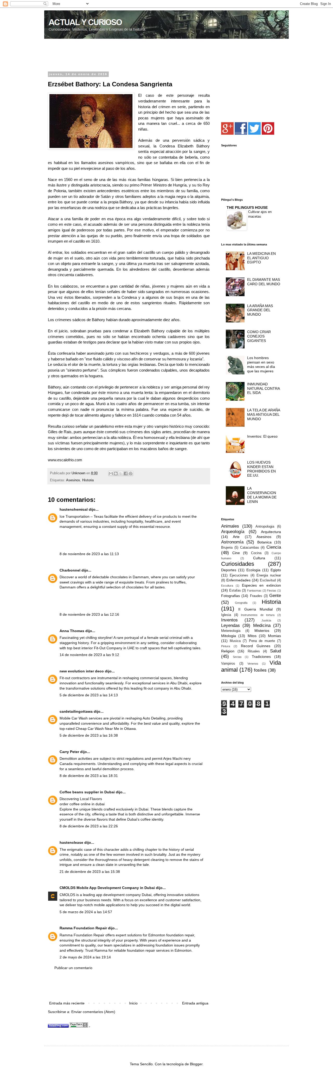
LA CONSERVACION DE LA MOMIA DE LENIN (262, 494)
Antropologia (264, 526)
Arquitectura (271, 532)
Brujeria (227, 547)
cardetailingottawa (76, 711)
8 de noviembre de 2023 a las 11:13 (89, 554)
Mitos (252, 636)
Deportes (228, 570)
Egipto (276, 570)
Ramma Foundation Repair (83, 928)
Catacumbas (249, 547)
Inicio (133, 1003)
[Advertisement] (109, 55)
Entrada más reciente (67, 1003)
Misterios (261, 630)
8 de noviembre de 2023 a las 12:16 (89, 614)
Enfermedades (238, 580)
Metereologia (230, 631)
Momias (274, 636)
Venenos (252, 663)
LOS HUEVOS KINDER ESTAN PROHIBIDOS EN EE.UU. (261, 468)
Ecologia (253, 570)
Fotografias (230, 596)
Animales (230, 526)
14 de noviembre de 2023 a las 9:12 (89, 655)
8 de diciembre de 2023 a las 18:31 (89, 776)
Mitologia (228, 636)
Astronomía (232, 542)
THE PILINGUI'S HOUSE (247, 207)
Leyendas (230, 625)
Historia (88, 480)
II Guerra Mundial (255, 609)
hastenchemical (74, 509)
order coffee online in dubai (82, 804)
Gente (275, 595)
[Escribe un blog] (115, 473)
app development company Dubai (123, 895)
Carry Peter (69, 752)
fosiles (260, 670)
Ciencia (273, 547)
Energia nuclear (269, 575)
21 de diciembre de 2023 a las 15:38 (90, 872)
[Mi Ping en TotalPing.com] (58, 1026)
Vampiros (228, 663)
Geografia (241, 602)
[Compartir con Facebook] (125, 473)
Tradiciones (261, 656)
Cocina (256, 553)
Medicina (262, 625)
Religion (227, 651)
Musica (235, 641)
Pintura (225, 646)
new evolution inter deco (82, 671)
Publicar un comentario (73, 968)
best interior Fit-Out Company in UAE (104, 648)
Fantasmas (254, 590)
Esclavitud (268, 580)
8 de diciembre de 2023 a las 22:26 (89, 826)
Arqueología (232, 531)
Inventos (229, 620)
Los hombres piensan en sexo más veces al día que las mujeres (261, 364)
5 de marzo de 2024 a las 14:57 (86, 912)
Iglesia (226, 615)
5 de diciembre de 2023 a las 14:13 (89, 695)
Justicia (266, 620)
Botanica (264, 542)
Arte (236, 537)
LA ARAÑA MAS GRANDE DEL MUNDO (260, 310)
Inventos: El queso (262, 436)
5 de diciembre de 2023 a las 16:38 (89, 735)
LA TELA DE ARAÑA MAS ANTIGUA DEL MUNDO (263, 414)
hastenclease (71, 842)
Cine (236, 553)
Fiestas (271, 590)
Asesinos (73, 480)
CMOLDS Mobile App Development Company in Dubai (107, 888)
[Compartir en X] (120, 473)
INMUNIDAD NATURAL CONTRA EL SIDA (263, 388)
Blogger (196, 1064)
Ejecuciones (239, 575)
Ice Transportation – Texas (81, 516)
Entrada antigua (195, 1003)
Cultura (259, 558)
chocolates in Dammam (129, 577)
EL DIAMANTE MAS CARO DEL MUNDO (263, 281)
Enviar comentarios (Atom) (93, 1012)
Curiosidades (237, 564)
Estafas (235, 590)
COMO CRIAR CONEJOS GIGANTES (259, 336)
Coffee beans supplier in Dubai (87, 792)
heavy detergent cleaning (143, 860)
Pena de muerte (262, 641)
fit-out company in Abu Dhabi (167, 688)
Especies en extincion (261, 585)
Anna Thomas (72, 631)
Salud (275, 650)
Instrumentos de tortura (257, 615)
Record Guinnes (256, 646)
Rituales (254, 651)
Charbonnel (70, 570)
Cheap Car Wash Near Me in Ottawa (106, 728)
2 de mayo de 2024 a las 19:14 (85, 957)
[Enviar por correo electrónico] (110, 473)
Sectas (237, 656)
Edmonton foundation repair (171, 935)
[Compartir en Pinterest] (130, 473)
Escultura (227, 585)
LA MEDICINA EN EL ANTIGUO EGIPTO (261, 257)
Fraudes (256, 596)
